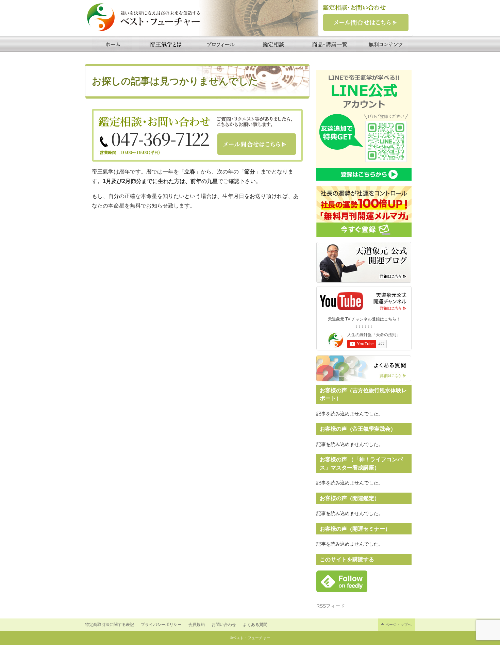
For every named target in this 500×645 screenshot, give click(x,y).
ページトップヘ (398, 625)
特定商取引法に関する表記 (109, 624)
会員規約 (196, 624)
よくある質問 (255, 624)
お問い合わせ (224, 624)
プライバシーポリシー (161, 624)
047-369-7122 (160, 138)
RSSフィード (330, 606)
